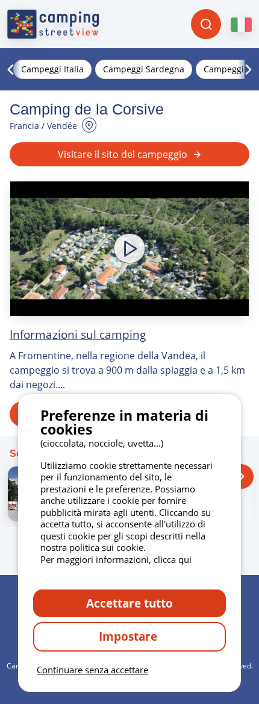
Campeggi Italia (52, 69)
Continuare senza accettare (92, 670)
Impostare (129, 636)
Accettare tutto (129, 603)
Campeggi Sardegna (143, 69)
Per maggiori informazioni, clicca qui (116, 559)
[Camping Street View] (53, 24)
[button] (129, 248)
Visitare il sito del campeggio (122, 154)
